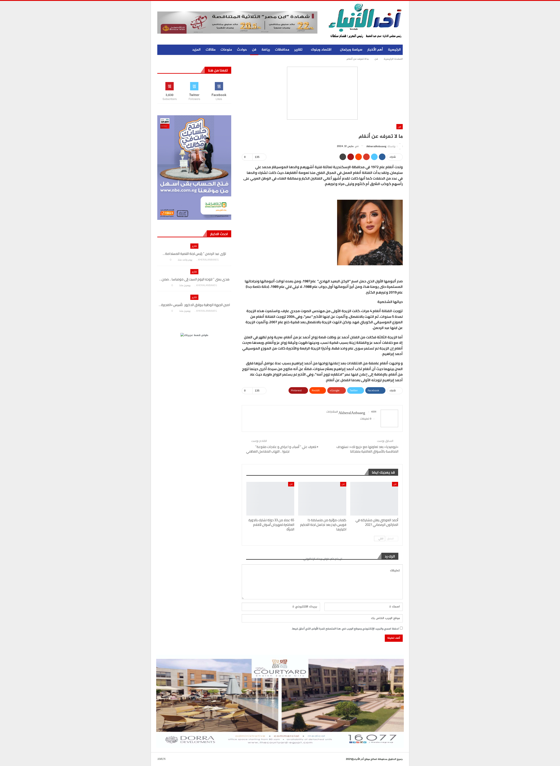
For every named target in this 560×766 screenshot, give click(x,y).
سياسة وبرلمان (351, 50)
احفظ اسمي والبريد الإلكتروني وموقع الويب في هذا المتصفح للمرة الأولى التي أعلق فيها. (345, 628)
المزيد (196, 50)
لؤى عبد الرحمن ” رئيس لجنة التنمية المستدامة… (194, 253)
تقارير (298, 50)
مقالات (210, 50)
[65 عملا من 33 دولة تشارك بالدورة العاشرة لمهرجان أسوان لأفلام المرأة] (270, 498)
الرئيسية (394, 50)
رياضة (265, 50)
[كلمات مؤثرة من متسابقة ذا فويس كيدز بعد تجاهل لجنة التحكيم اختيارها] (322, 498)
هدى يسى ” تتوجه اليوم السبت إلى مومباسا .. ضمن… (194, 279)
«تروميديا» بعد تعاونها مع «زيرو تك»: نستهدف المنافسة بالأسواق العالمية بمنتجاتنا (367, 449)
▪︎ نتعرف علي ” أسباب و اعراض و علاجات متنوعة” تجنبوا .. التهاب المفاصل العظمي (282, 449)
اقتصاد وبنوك (321, 50)
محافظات (282, 50)
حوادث (242, 50)
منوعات (226, 50)
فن (254, 50)
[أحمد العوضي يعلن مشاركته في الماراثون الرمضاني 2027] (374, 498)
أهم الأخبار (375, 50)
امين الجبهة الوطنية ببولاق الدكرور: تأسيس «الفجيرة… (194, 305)
